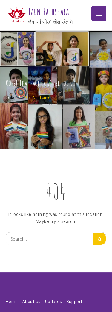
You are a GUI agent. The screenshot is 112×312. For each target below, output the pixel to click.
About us (31, 301)
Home (12, 301)
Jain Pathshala (48, 11)
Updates (53, 301)
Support (74, 301)
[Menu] (98, 13)
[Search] (99, 239)
